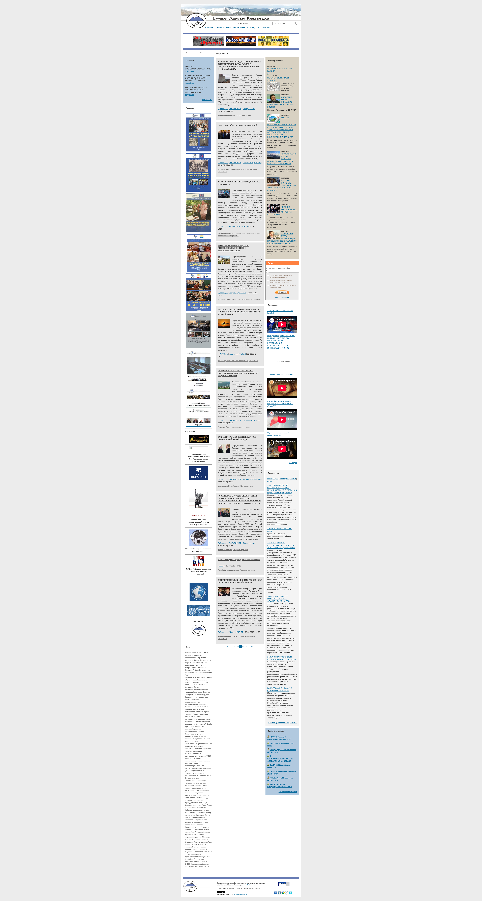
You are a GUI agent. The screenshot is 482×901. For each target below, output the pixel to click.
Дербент (188, 849)
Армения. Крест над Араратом (280, 375)
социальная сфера (193, 854)
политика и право (236, 361)
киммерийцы (190, 837)
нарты (209, 660)
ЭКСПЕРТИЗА (264, 28)
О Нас (240, 23)
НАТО (209, 744)
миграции (245, 636)
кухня (197, 790)
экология (188, 714)
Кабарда (188, 810)
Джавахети (201, 788)
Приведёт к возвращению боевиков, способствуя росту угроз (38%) (281, 281)
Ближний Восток (201, 682)
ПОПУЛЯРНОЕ (235, 109)
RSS (251, 23)
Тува (206, 839)
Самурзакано (190, 734)
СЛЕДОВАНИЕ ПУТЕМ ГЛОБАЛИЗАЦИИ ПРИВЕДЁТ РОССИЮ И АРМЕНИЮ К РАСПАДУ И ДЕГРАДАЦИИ (282, 238)
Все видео (293, 463)
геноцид (188, 847)
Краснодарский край (193, 857)
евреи (187, 685)
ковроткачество (201, 820)
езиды (198, 837)
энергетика (246, 115)
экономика (246, 299)
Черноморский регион (200, 864)
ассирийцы (189, 832)
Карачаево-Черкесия (201, 692)
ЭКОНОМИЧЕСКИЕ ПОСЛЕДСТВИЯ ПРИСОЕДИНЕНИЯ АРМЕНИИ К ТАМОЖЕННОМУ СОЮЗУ (233, 248)
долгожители (195, 778)
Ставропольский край (203, 852)
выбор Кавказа (198, 817)
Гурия (204, 805)
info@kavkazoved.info (241, 894)
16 (238, 646)
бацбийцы (189, 859)
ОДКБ (207, 798)
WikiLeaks (208, 724)
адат (206, 697)
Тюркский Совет (191, 867)
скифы (204, 785)
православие (199, 697)
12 (230, 646)
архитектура (198, 800)
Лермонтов (198, 830)
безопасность (190, 807)
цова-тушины (190, 798)
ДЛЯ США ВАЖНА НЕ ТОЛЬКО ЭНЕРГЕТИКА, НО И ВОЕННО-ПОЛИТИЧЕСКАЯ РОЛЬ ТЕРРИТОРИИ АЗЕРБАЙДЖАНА (239, 312)
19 (244, 646)
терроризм (196, 675)
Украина (197, 785)
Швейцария (202, 680)
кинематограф (191, 744)
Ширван (196, 827)
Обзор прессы (249, 109)
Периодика (284, 479)
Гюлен (206, 830)
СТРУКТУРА (219, 28)
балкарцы (203, 803)
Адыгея (204, 663)
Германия (199, 832)
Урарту (201, 867)
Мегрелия (197, 805)
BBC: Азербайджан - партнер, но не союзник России (239, 559)
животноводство (200, 862)
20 (246, 646)
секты (192, 835)
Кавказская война (204, 795)
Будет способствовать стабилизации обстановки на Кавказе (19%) (281, 276)
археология (190, 682)
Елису (201, 761)
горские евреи (191, 788)
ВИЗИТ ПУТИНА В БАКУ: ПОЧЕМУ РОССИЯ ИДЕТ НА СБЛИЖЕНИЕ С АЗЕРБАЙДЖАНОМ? (240, 581)
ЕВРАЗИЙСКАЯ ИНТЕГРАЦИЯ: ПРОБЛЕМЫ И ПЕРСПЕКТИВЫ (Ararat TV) (280, 403)
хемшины (189, 783)
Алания (195, 736)
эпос (206, 817)
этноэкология (190, 781)
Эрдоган (206, 832)
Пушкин (194, 844)
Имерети (188, 805)
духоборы (202, 844)
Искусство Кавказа (192, 842)
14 (234, 646)
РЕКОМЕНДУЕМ (253, 28)
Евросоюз (199, 724)
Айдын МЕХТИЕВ (236, 632)
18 (243, 646)
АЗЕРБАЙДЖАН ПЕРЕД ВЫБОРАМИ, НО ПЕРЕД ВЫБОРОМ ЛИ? (238, 183)
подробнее (189, 71)
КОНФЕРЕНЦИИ (230, 28)
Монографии (272, 479)
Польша (197, 687)
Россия (232, 115)
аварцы (207, 761)
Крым (187, 835)
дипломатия (195, 741)
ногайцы (188, 800)
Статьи (293, 479)
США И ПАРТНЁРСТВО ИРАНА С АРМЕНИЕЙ (237, 125)
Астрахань (189, 862)
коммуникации (255, 169)
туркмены (206, 857)
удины (187, 771)
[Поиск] (295, 23)
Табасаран (189, 820)
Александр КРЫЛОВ (237, 354)
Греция (195, 849)
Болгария (189, 827)
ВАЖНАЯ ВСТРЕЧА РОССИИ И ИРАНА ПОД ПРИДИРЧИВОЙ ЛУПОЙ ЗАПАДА (237, 438)
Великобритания (192, 690)
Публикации (223, 109)
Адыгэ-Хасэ (199, 768)
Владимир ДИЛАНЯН (237, 293)
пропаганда (201, 781)
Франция (202, 736)
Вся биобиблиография (288, 792)
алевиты (204, 842)
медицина (189, 852)
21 (248, 646)
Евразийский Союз (233, 299)
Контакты (246, 23)
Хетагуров (189, 830)
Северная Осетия (192, 694)
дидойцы (206, 670)
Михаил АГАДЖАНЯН (252, 163)
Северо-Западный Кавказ (195, 677)
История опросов (282, 297)
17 (240, 646)
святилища (189, 756)
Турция (239, 115)
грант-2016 (203, 849)
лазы (187, 812)
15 (236, 646)
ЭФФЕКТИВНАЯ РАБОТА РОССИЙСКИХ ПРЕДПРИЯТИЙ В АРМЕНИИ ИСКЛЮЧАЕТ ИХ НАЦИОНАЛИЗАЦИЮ (238, 373)
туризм (206, 712)
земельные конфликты (194, 773)
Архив (269, 481)
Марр (202, 753)
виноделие (204, 790)
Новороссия (199, 839)
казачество (203, 690)
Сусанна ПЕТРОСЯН (251, 420)
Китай (202, 707)
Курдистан (189, 768)
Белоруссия (199, 859)
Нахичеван (199, 835)
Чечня (209, 677)
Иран (247, 169)
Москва (208, 867)
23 (252, 646)
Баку (194, 739)
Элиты (209, 805)
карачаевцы (190, 672)
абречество (201, 807)
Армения (221, 169)
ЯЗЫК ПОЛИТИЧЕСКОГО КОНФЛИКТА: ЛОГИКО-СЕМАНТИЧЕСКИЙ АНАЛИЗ (278, 598)
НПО (197, 776)
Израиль (202, 704)
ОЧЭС (187, 864)
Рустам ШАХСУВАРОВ (238, 226)
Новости (221, 566)
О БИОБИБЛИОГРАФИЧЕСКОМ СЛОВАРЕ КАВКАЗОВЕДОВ (280, 758)
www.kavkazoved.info (250, 885)
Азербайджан (223, 115)
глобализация (201, 672)
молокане (200, 798)
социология (190, 776)
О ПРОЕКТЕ (209, 28)
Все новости (207, 100)
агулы (206, 810)
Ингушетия (189, 749)
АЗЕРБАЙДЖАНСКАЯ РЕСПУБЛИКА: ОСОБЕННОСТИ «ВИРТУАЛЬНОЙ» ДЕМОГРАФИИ (281, 545)
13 (232, 646)
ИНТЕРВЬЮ (241, 28)
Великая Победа (199, 847)
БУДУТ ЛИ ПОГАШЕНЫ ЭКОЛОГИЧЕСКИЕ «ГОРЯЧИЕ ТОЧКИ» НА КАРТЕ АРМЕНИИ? (281, 185)
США (246, 361)
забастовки (189, 790)
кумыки (196, 783)
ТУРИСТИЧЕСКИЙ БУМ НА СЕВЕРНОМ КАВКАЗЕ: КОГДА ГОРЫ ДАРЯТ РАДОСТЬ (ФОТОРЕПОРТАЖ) (281, 159)
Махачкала (204, 827)
